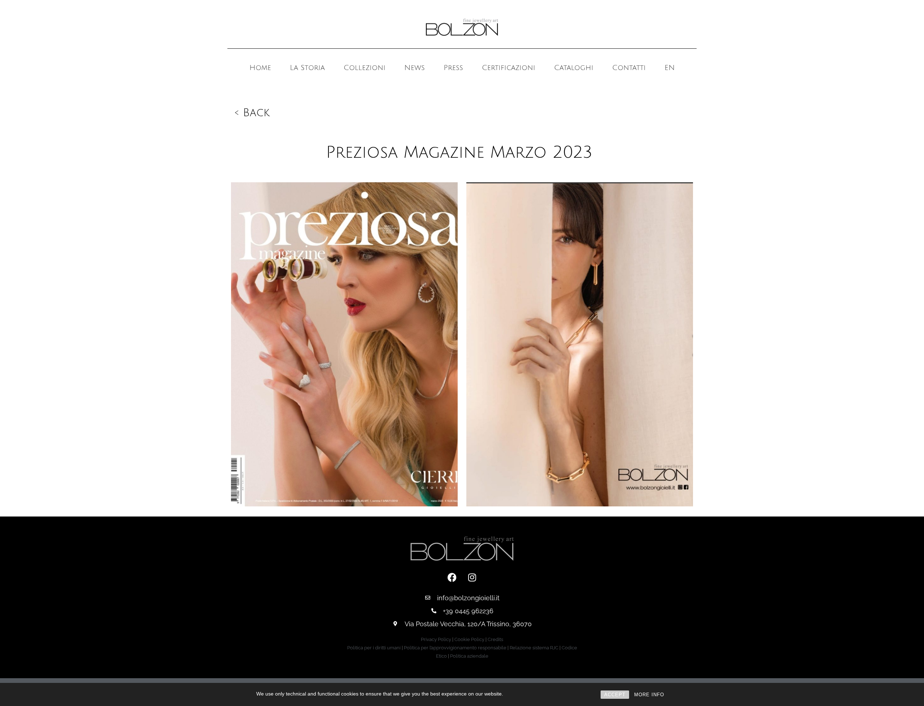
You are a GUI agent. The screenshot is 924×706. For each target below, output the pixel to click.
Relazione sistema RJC (534, 647)
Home (260, 68)
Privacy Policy (436, 639)
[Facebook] (452, 577)
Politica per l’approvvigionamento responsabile (455, 647)
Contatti (629, 68)
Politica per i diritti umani (374, 647)
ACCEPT (615, 694)
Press (453, 68)
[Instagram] (472, 577)
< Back (252, 113)
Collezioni (364, 68)
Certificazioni (508, 68)
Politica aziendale (469, 656)
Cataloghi (573, 68)
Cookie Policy (469, 639)
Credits (495, 639)
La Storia (307, 68)
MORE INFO (649, 694)
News (414, 68)
